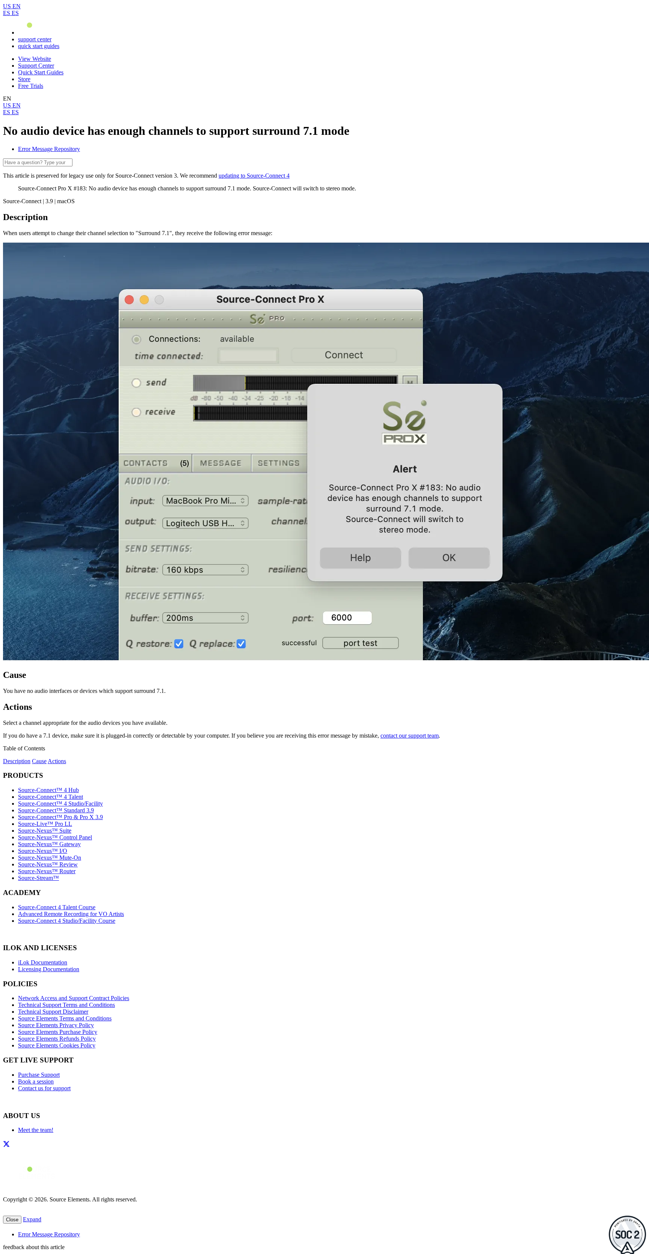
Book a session (36, 1081)
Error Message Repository (49, 149)
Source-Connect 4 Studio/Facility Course (66, 920)
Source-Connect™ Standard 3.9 (56, 810)
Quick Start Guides (40, 72)
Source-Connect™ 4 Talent (50, 797)
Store (24, 79)
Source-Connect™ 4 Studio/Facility (60, 803)
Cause (39, 761)
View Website (34, 59)
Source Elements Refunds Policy (57, 1038)
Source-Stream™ (38, 878)
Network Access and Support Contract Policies (73, 998)
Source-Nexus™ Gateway (49, 844)
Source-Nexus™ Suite (44, 830)
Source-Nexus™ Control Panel (55, 837)
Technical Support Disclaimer (53, 1011)
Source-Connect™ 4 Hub (48, 790)
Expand (32, 1219)
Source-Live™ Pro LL (45, 824)
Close (12, 1219)
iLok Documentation (42, 962)
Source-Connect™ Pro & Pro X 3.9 (60, 817)
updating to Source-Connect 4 (254, 175)
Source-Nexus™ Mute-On (49, 857)
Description (16, 761)
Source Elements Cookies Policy (56, 1045)
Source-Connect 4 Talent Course (56, 907)
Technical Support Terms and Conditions (66, 1005)
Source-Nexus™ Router (46, 871)
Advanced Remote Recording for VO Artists (71, 914)
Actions (57, 761)
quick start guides (38, 46)
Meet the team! (35, 1130)
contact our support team (409, 735)
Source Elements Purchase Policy (57, 1032)
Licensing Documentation (48, 969)
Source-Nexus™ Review (48, 864)
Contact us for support (44, 1088)
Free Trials (30, 86)
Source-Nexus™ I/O (42, 851)
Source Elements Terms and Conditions (65, 1018)
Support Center (36, 65)
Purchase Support (39, 1074)
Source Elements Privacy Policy (56, 1025)
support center (34, 39)
